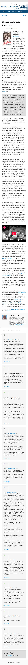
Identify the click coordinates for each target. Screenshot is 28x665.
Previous (4, 15)
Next (24, 15)
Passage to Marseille (7, 258)
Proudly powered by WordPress (14, 662)
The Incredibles (22, 292)
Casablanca (16, 36)
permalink (9, 310)
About (9, 11)
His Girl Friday (18, 303)
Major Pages (14, 11)
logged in (10, 655)
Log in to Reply (7, 361)
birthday (4, 91)
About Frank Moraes (20, 324)
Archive (4, 11)
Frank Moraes (14, 28)
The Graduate (17, 299)
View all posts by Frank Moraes (15, 325)
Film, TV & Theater (14, 309)
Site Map (20, 11)
